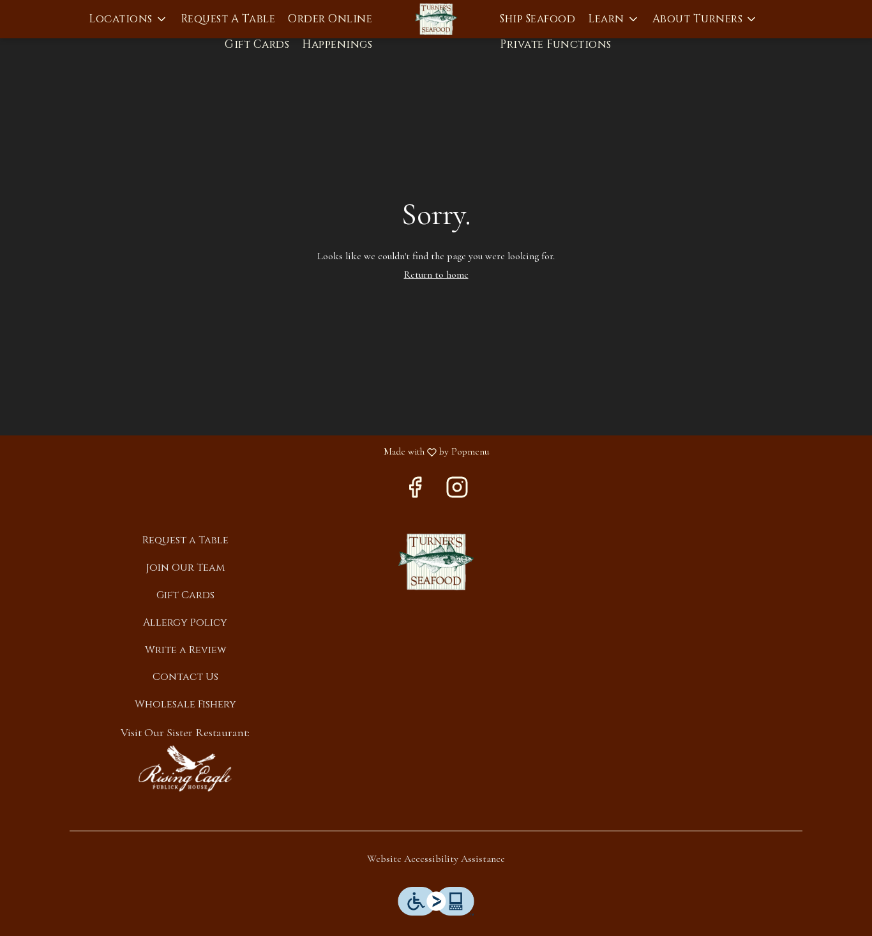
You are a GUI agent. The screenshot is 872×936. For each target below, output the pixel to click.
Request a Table (228, 18)
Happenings (337, 44)
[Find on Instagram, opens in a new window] (457, 491)
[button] (128, 19)
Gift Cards (257, 44)
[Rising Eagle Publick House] (185, 767)
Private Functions (556, 44)
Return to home (436, 274)
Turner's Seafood (436, 562)
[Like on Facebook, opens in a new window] (414, 491)
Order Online (330, 18)
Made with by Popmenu (249, 451)
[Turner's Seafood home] (436, 19)
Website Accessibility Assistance (436, 858)
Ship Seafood (537, 18)
